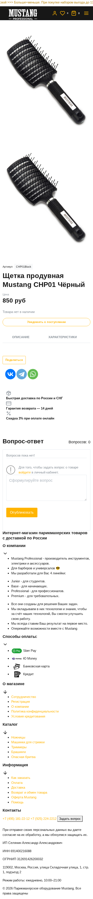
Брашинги (18, 752)
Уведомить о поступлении (46, 322)
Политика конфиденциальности (35, 711)
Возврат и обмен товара (29, 792)
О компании (20, 706)
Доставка (18, 787)
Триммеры (19, 747)
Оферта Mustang (23, 797)
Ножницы (18, 737)
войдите (25, 472)
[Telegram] (21, 374)
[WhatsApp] (33, 374)
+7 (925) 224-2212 (43, 818)
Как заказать (20, 777)
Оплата (16, 782)
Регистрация (20, 701)
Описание (20, 337)
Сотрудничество (23, 697)
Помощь (17, 802)
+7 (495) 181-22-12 (16, 818)
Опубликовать (22, 512)
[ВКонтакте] (10, 374)
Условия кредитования (28, 716)
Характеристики (62, 337)
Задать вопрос (70, 818)
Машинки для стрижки (28, 742)
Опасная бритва (23, 757)
